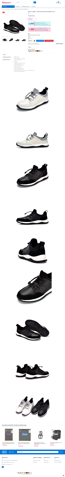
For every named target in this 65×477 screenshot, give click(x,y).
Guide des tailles (6, 59)
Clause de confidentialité (58, 462)
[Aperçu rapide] (11, 432)
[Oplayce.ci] (24, 472)
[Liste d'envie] (9, 432)
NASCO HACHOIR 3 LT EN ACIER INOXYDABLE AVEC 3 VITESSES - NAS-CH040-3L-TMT (40, 443)
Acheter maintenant (49, 40)
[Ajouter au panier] (7, 432)
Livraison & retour (7, 57)
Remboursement (46, 462)
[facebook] (3, 467)
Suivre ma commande (36, 460)
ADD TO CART (52, 474)
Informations (35, 462)
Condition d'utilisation (57, 460)
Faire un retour (46, 460)
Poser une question (59, 43)
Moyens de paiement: (31, 49)
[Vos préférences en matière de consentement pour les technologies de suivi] (63, 475)
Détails (4, 54)
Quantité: (30, 40)
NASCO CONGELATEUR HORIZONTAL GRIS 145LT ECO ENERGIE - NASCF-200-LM (24, 443)
